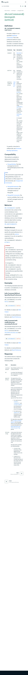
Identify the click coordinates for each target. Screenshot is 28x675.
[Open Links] (25, 2)
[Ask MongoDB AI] (23, 6)
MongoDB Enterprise (13, 186)
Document (19, 53)
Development (14, 10)
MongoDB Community (13, 195)
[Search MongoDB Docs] (21, 6)
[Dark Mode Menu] (25, 6)
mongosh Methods (21, 10)
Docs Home (7, 10)
